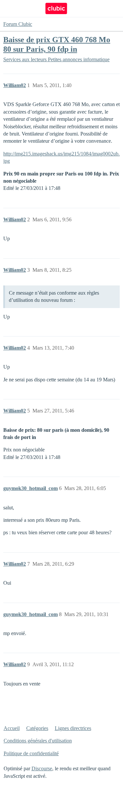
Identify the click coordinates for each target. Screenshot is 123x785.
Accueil (12, 728)
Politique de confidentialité (31, 753)
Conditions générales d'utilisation (38, 740)
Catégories (37, 728)
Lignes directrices (73, 728)
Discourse (41, 768)
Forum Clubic (17, 24)
